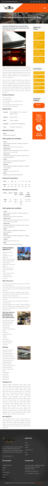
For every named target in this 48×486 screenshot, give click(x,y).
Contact (26, 454)
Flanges (36, 76)
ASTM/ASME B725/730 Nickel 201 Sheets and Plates (38, 59)
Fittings (36, 91)
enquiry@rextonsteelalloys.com (31, 471)
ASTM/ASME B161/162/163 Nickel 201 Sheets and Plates (38, 44)
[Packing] (24, 353)
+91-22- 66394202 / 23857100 (32, 473)
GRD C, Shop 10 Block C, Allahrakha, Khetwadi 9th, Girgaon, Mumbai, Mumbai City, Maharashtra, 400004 (34, 467)
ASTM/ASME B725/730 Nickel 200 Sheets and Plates (38, 52)
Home (26, 442)
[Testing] (24, 318)
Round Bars (36, 87)
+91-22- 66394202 (39, 134)
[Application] (24, 253)
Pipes (35, 80)
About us (27, 447)
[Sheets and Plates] (14, 40)
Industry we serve (29, 449)
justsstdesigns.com (39, 482)
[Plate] (14, 57)
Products (27, 445)
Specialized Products (38, 72)
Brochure (38, 104)
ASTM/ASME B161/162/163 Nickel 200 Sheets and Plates (38, 35)
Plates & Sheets (37, 84)
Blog (26, 452)
